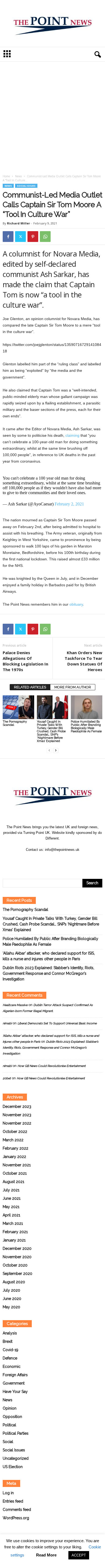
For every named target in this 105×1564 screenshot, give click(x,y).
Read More (46, 1555)
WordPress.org (16, 1518)
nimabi (7, 1023)
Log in (8, 1493)
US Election (13, 1467)
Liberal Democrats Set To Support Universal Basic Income (57, 1023)
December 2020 (17, 1248)
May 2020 (11, 1307)
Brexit (7, 1341)
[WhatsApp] (45, 236)
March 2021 (13, 1223)
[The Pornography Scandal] (18, 707)
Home (6, 176)
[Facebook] (8, 236)
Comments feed (17, 1509)
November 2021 (17, 1165)
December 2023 (17, 1106)
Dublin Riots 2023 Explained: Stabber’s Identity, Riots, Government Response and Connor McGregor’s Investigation (48, 973)
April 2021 (11, 1215)
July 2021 (11, 1190)
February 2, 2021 (69, 504)
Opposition (12, 1416)
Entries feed (13, 1501)
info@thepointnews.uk (62, 850)
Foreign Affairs (15, 1375)
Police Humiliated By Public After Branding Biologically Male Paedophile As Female (86, 726)
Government (13, 1383)
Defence (10, 1358)
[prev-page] (49, 750)
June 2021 (11, 1198)
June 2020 (12, 1298)
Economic (11, 1366)
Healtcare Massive (15, 1005)
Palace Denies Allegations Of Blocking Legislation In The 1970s (25, 661)
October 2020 (15, 1265)
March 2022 (13, 1140)
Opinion (9, 1408)
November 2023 (17, 1115)
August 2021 (13, 1182)
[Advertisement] (52, 119)
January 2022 (14, 1156)
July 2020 (11, 1290)
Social (8, 1442)
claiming (72, 435)
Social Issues (26, 186)
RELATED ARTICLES (30, 687)
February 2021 (15, 1232)
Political (9, 1425)
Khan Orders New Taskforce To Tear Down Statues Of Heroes (83, 661)
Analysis (10, 1333)
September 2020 (17, 1273)
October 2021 (15, 1173)
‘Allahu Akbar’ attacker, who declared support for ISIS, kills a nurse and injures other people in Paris (49, 956)
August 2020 (14, 1282)
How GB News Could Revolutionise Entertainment (52, 1066)
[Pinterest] (32, 236)
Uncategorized (16, 1458)
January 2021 (14, 1240)
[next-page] (55, 750)
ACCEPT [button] (79, 1555)
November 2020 (17, 1257)
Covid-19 (10, 1350)
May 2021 (11, 1207)
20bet (7, 1078)
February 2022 (15, 1148)
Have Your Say (15, 1391)
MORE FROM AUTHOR (72, 687)
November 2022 (17, 1123)
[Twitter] (20, 236)
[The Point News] (52, 23)
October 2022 (15, 1131)
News (18, 176)
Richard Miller (18, 223)
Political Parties (16, 1433)
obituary (76, 604)
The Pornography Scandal (15, 723)
